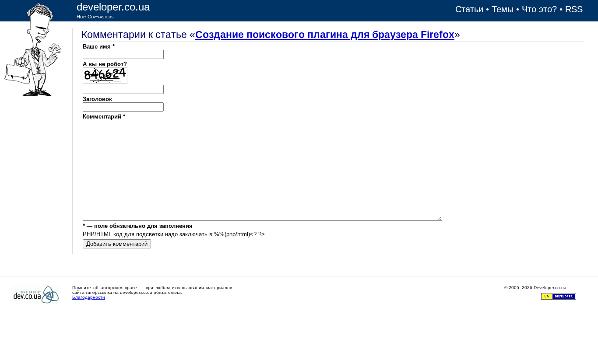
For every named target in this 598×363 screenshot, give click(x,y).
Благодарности (88, 297)
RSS (574, 9)
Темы (503, 9)
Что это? (539, 9)
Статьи (469, 9)
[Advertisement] (36, 232)
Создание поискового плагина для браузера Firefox (324, 34)
